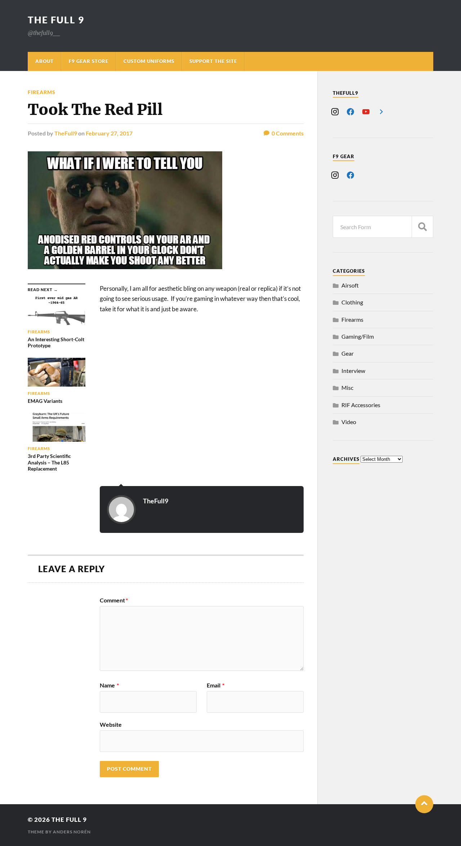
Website (111, 724)
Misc (347, 387)
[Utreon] (381, 110)
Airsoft (350, 285)
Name (109, 685)
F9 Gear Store (88, 61)
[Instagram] (335, 110)
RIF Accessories (360, 404)
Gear (347, 353)
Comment (114, 600)
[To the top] (424, 804)
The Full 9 (56, 19)
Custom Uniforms (149, 61)
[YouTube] (366, 110)
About (44, 61)
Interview (353, 370)
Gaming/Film (357, 336)
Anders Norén (72, 831)
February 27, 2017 (109, 133)
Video (348, 421)
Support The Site (213, 61)
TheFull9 (65, 133)
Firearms (41, 92)
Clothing (352, 302)
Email (215, 685)
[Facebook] (350, 110)
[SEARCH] (422, 227)
